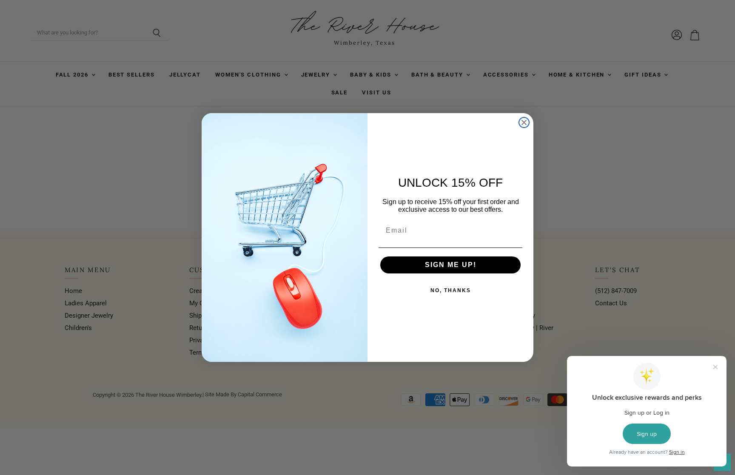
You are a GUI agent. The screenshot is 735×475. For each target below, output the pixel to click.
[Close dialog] (524, 122)
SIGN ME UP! (450, 264)
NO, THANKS (450, 290)
